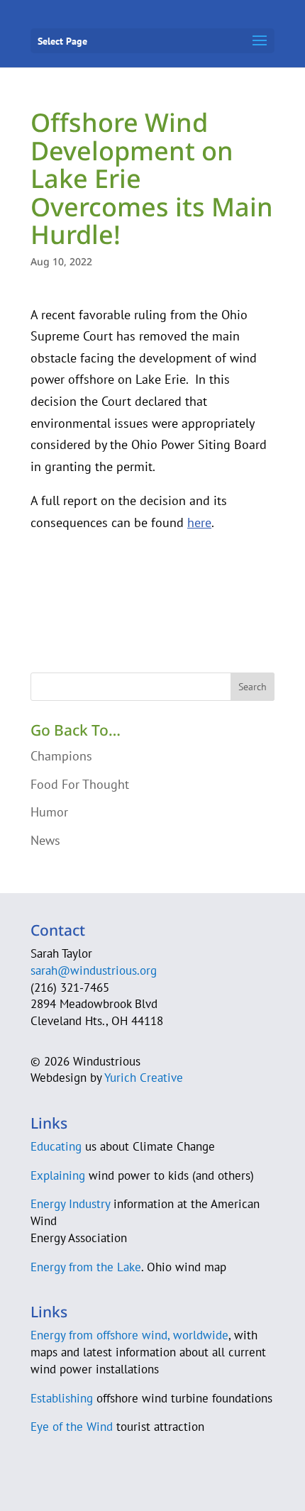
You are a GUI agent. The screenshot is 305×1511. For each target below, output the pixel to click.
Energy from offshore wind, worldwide (129, 1335)
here (199, 522)
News (45, 840)
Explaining (57, 1175)
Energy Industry (70, 1204)
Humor (49, 812)
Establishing (61, 1398)
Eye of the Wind (71, 1426)
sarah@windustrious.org (93, 970)
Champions (61, 756)
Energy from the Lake (85, 1267)
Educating (56, 1146)
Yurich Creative (143, 1077)
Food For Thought (79, 784)
